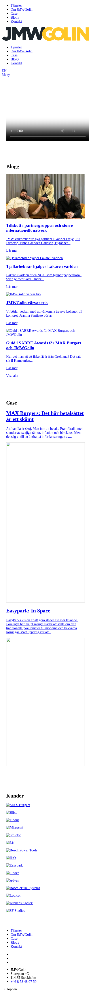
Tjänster (16, 5)
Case (14, 13)
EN (4, 71)
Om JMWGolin (21, 9)
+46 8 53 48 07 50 (23, 981)
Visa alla (12, 375)
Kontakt (16, 21)
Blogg (15, 17)
